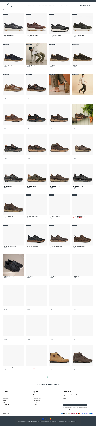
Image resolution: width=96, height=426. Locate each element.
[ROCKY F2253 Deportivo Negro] (13, 265)
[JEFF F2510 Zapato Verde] (36, 174)
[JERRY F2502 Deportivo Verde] (82, 54)
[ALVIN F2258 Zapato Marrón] (82, 325)
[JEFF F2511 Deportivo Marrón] (59, 174)
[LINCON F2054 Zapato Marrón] (36, 295)
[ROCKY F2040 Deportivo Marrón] (82, 204)
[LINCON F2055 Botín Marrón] (13, 325)
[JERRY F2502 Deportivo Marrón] (59, 54)
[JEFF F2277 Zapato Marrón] (13, 114)
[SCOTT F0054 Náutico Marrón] (82, 265)
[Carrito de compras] (92, 5)
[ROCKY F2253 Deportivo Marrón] (59, 234)
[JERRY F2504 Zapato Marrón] (13, 84)
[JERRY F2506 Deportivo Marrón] (82, 84)
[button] (29, 5)
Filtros (5, 9)
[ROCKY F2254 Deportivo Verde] (59, 265)
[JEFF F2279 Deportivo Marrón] (82, 114)
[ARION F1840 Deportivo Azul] (82, 385)
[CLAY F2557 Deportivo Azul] (13, 23)
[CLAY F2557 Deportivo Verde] (82, 23)
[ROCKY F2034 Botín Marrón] (59, 204)
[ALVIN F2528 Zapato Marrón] (59, 385)
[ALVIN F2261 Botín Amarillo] (59, 355)
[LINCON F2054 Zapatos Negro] (82, 295)
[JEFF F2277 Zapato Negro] (36, 114)
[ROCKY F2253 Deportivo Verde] (36, 265)
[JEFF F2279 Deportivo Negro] (13, 144)
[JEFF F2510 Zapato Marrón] (82, 144)
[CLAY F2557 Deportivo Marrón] (36, 23)
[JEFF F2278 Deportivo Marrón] (59, 114)
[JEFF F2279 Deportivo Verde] (36, 144)
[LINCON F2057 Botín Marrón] (59, 325)
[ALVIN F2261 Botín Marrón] (82, 355)
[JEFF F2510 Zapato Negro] (13, 174)
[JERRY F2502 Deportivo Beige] (36, 54)
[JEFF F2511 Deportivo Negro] (82, 174)
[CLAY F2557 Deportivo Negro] (59, 23)
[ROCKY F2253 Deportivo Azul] (36, 234)
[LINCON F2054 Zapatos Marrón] (59, 295)
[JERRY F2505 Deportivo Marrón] (59, 84)
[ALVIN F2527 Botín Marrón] (36, 385)
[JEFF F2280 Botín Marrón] (59, 144)
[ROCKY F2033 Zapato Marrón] (36, 204)
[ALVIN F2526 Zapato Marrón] (13, 385)
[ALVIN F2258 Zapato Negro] (13, 355)
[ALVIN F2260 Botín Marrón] (36, 355)
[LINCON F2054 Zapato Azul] (13, 295)
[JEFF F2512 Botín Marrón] (13, 204)
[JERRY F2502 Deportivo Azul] (13, 54)
